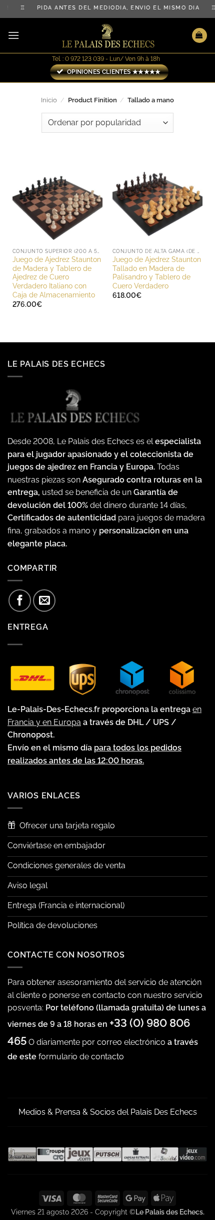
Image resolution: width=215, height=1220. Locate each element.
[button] (14, 35)
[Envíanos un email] (44, 600)
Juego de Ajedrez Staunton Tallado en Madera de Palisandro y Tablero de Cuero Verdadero (156, 272)
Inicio (49, 100)
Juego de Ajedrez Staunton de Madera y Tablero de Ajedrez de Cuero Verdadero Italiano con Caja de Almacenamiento (56, 277)
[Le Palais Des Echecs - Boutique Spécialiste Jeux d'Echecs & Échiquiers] (108, 35)
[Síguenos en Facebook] (19, 600)
